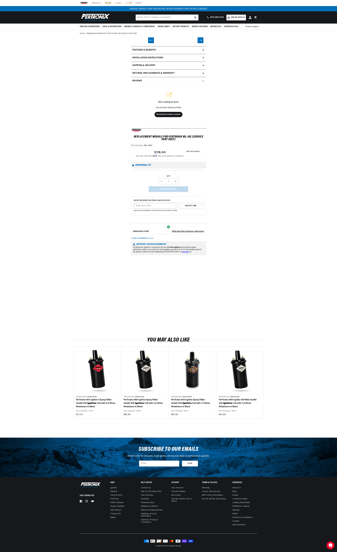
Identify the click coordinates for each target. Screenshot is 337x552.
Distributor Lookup (240, 506)
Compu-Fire (115, 514)
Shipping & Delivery (149, 506)
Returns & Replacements (152, 510)
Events (235, 495)
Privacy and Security (211, 492)
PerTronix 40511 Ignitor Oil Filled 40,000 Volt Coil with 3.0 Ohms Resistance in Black (237, 403)
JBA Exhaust (115, 510)
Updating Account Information (149, 515)
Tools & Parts (116, 495)
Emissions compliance (242, 517)
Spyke (113, 517)
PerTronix (114, 499)
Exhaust (113, 492)
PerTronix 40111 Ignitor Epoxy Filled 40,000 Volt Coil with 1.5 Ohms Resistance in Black (190, 403)
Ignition (113, 488)
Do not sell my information (214, 499)
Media (235, 514)
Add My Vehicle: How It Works (181, 500)
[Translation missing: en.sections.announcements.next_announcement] (254, 8)
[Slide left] (151, 40)
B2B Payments (238, 525)
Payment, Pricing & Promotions (149, 521)
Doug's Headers (117, 506)
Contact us (146, 488)
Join (190, 463)
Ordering (145, 499)
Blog (234, 492)
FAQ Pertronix (147, 495)
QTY (168, 176)
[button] (90, 27)
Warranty (206, 488)
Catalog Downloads (241, 503)
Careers (235, 521)
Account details (178, 492)
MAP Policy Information (212, 495)
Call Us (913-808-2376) (151, 492)
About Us (236, 488)
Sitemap (235, 510)
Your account (177, 488)
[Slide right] (200, 40)
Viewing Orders (148, 503)
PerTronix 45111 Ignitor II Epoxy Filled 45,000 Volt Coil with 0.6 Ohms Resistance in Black (95, 403)
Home (82, 33)
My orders (176, 495)
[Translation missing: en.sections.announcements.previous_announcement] (82, 8)
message (185, 252)
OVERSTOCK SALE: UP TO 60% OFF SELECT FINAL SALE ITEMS (168, 9)
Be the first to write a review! (168, 114)
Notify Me (190, 206)
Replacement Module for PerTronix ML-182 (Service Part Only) (112, 33)
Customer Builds (239, 499)
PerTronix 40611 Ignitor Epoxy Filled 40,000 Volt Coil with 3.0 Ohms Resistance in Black (143, 403)
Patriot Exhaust (117, 503)
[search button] (195, 17)
